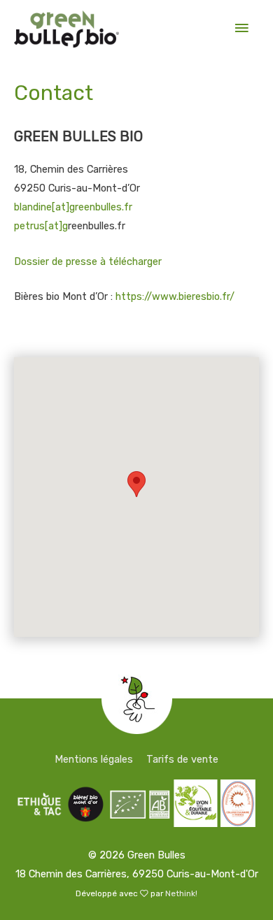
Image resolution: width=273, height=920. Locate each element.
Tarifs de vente (182, 759)
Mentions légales (94, 759)
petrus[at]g (41, 226)
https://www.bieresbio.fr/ (174, 296)
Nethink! (181, 893)
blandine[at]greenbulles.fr (73, 207)
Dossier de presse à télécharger (88, 261)
